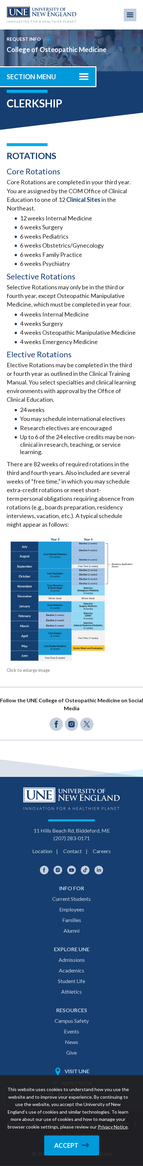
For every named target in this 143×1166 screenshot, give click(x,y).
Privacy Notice (113, 1127)
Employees (71, 909)
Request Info (24, 39)
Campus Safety (72, 1021)
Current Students (71, 899)
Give (71, 1052)
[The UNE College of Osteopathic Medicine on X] (86, 724)
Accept (66, 1145)
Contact (72, 851)
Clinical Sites (83, 199)
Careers (102, 851)
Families (71, 920)
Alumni (71, 930)
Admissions (72, 960)
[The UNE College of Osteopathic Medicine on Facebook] (56, 724)
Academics (71, 970)
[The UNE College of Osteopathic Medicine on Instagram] (71, 724)
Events (71, 1031)
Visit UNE (77, 1071)
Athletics (71, 991)
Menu (130, 15)
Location (42, 851)
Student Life (71, 981)
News (71, 1042)
